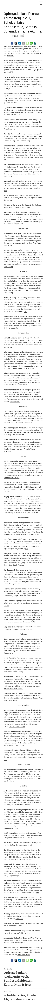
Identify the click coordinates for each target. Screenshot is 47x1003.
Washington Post (15, 926)
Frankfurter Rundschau (30, 534)
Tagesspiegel (14, 876)
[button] (12, 43)
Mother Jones (20, 942)
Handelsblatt (13, 328)
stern (10, 176)
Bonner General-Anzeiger (13, 688)
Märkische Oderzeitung (27, 596)
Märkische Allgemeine (12, 584)
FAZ (11, 72)
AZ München (27, 838)
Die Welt (10, 55)
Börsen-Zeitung (17, 672)
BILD (30, 845)
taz (14, 129)
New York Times (23, 954)
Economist (19, 918)
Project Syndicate (31, 513)
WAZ (5, 159)
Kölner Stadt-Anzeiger (16, 565)
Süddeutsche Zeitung (26, 368)
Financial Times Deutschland (21, 423)
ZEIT (18, 115)
